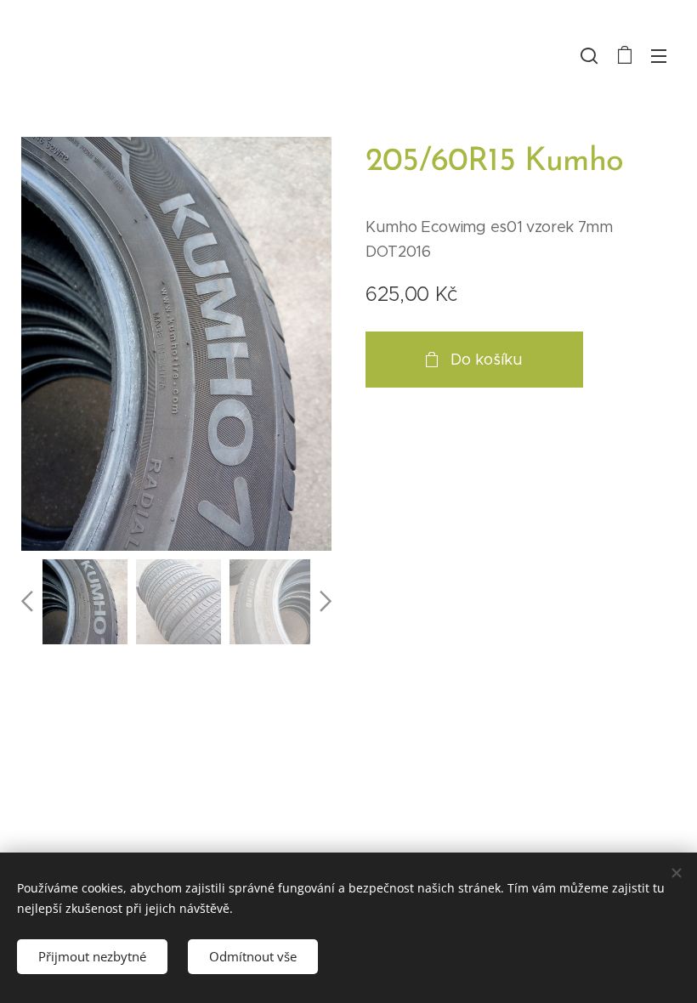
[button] (589, 55)
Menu (659, 55)
